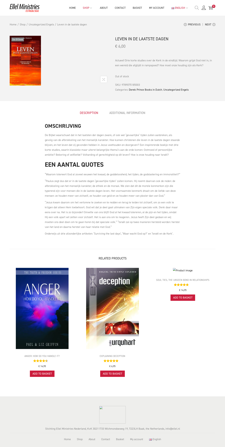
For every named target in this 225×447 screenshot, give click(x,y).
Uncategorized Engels (41, 24)
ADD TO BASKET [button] (42, 373)
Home (13, 24)
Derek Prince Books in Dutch (145, 90)
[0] (210, 8)
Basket (120, 439)
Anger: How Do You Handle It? (42, 356)
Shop (22, 24)
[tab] (89, 112)
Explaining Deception (112, 356)
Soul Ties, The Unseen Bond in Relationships (182, 280)
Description (89, 113)
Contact (105, 439)
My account (136, 439)
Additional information (127, 113)
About (92, 439)
